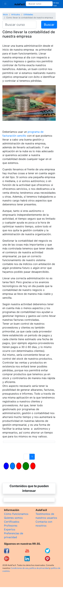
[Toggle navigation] (5, 3)
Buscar (49, 25)
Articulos (15, 14)
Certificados (11, 521)
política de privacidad (39, 568)
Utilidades (28, 14)
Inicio (5, 14)
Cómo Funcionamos (16, 513)
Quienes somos (13, 517)
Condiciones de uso (19, 568)
